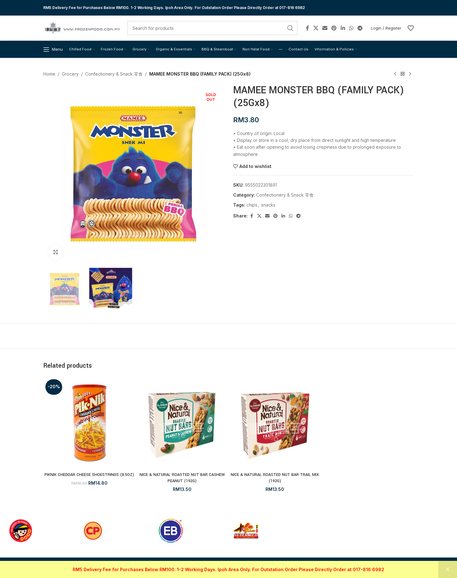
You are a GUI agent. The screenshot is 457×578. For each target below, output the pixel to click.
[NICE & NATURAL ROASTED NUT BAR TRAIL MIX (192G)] (275, 423)
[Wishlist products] (410, 28)
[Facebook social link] (307, 28)
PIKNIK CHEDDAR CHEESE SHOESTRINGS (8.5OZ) (89, 475)
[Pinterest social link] (334, 28)
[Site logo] (82, 27)
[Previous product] (395, 74)
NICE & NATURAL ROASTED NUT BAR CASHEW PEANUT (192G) (182, 478)
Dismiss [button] (447, 569)
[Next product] (410, 74)
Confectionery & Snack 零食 (114, 74)
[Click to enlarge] (55, 252)
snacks (268, 204)
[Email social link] (324, 28)
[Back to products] (402, 74)
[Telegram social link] (360, 28)
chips (252, 204)
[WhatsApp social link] (351, 28)
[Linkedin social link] (343, 28)
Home (49, 74)
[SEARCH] (290, 28)
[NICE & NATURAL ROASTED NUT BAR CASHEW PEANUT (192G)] (182, 423)
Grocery (70, 74)
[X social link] (315, 28)
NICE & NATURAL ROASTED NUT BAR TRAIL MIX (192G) (275, 478)
